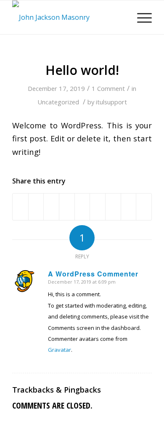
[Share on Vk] (113, 207)
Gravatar (59, 349)
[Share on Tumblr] (97, 207)
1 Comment (108, 88)
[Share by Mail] (143, 207)
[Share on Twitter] (36, 207)
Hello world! (82, 70)
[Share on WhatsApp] (51, 207)
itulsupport (111, 102)
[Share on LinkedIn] (82, 207)
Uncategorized (58, 102)
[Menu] (140, 17)
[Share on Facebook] (20, 207)
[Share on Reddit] (128, 207)
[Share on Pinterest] (66, 207)
